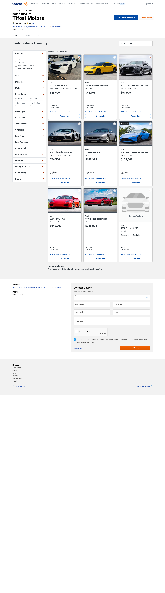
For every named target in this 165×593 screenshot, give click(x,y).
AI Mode (119, 4)
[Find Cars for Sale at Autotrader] (20, 3)
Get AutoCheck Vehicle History (59, 112)
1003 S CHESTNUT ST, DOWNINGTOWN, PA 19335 (29, 27)
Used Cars (34, 4)
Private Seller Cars (58, 4)
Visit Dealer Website (125, 18)
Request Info (64, 116)
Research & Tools (102, 4)
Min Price (18, 98)
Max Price (33, 98)
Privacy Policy (78, 348)
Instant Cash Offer (86, 4)
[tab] (15, 35)
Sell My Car (72, 4)
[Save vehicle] (79, 57)
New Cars (45, 4)
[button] (148, 3)
